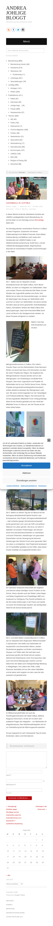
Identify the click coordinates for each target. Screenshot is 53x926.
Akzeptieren (26, 465)
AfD (11, 119)
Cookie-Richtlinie (13, 485)
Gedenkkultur (15, 136)
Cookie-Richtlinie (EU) (14, 917)
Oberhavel (14, 71)
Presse (13, 109)
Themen (11, 116)
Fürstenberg (17, 74)
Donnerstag (39, 220)
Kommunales (15, 150)
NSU (12, 157)
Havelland (14, 67)
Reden (12, 91)
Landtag (11, 85)
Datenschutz (15, 126)
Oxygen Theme (19, 895)
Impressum (42, 485)
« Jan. (8, 875)
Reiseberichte (15, 112)
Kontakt (9, 905)
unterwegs (14, 78)
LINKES (13, 153)
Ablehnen (26, 473)
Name (8, 775)
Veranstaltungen (16, 81)
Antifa (12, 122)
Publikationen (13, 95)
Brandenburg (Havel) (18, 64)
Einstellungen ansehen (27, 480)
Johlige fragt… (15, 105)
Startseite (22, 172)
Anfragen (13, 88)
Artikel (12, 98)
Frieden (13, 133)
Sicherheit (14, 164)
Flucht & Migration (17, 129)
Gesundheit (14, 140)
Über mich (10, 901)
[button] (49, 440)
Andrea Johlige (11, 206)
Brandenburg (13, 61)
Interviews (14, 102)
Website (8, 793)
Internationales (15, 147)
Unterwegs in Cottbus (18, 203)
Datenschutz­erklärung (29, 485)
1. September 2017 (24, 206)
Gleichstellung (15, 143)
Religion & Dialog (17, 160)
